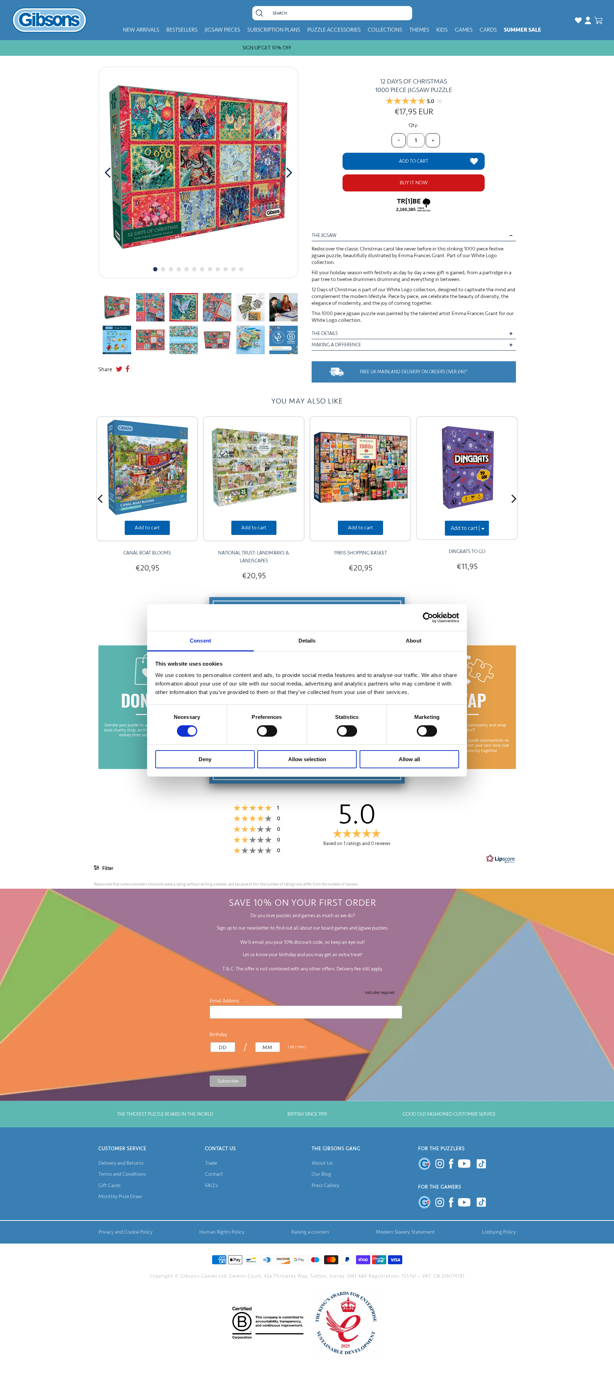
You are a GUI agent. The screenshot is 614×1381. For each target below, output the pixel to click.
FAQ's (211, 1185)
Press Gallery (325, 1185)
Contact (214, 1174)
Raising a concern (310, 1232)
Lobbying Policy (499, 1232)
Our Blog (321, 1174)
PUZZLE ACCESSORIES (334, 29)
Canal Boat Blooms (147, 553)
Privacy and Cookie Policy (125, 1232)
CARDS (488, 29)
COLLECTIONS (385, 29)
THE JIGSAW (324, 235)
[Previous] (101, 498)
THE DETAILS (325, 333)
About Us (322, 1163)
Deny (205, 760)
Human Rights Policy (221, 1232)
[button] (155, 269)
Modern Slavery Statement (405, 1232)
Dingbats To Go (467, 551)
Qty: (414, 125)
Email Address (226, 1000)
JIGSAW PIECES (222, 29)
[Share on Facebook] (127, 369)
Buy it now (414, 182)
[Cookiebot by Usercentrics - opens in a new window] (428, 617)
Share (105, 369)
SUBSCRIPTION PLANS (273, 29)
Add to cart (147, 527)
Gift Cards (109, 1185)
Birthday (218, 1034)
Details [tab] (307, 641)
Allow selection (307, 760)
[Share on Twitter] (119, 369)
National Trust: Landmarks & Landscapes (253, 557)
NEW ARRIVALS (141, 29)
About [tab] (413, 641)
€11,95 (467, 566)
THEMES (419, 29)
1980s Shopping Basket (360, 553)
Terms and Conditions (122, 1174)
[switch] (267, 731)
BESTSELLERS (182, 29)
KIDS (442, 29)
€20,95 (147, 568)
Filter (107, 868)
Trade (211, 1163)
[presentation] (107, 172)
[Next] (513, 498)
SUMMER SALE (522, 29)
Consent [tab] (200, 641)
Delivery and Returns (121, 1163)
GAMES (464, 29)
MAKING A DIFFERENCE (336, 345)
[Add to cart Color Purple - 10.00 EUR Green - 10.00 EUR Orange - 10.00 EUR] (467, 478)
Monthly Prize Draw (120, 1196)
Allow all (409, 760)
